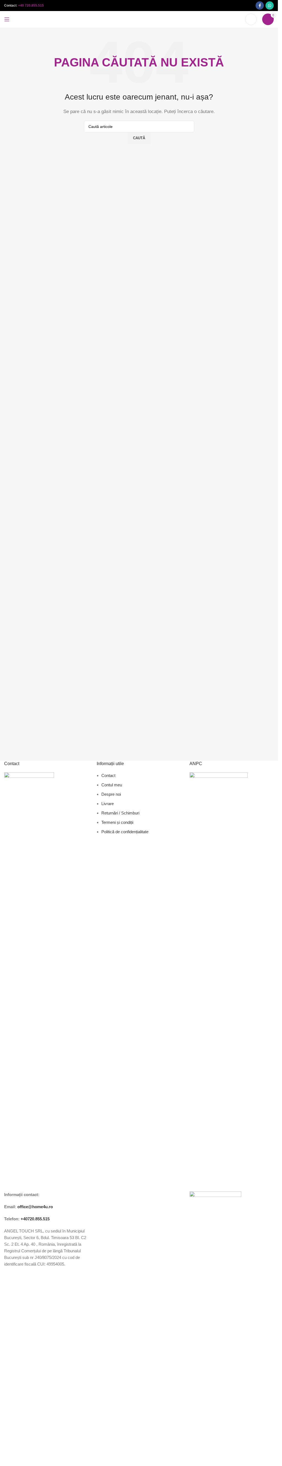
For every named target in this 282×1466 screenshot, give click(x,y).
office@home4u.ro (35, 1206)
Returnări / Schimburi (120, 813)
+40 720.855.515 (31, 5)
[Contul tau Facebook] (260, 5)
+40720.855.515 (35, 1218)
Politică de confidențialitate (124, 831)
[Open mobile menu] (6, 19)
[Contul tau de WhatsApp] (269, 5)
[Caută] (250, 19)
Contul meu (111, 784)
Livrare (107, 803)
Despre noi (111, 794)
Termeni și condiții (117, 822)
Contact (108, 775)
